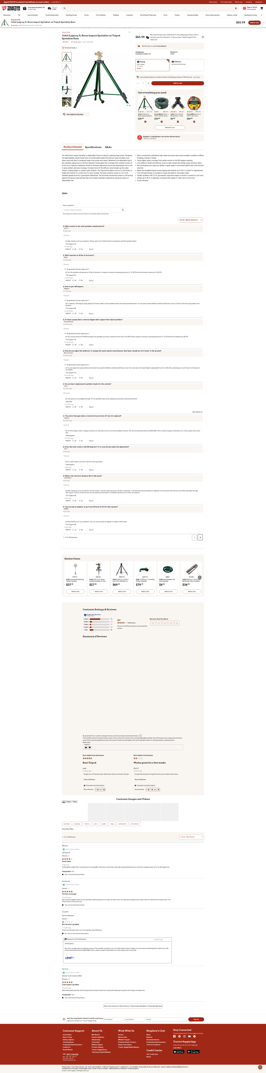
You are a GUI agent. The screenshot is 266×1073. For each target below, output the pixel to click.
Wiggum (66, 288)
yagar (84, 768)
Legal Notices (124, 1067)
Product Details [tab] (73, 146)
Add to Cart (75, 591)
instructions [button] (135, 824)
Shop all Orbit (15, 20)
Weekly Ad (258, 2)
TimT (66, 449)
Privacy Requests (133, 1068)
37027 (172, 54)
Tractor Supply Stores (99, 1050)
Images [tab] (68, 801)
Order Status (67, 1035)
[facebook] (174, 1036)
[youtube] (189, 1036)
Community (96, 1042)
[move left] (66, 577)
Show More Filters (68, 829)
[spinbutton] (143, 83)
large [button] (112, 824)
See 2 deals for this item (75, 114)
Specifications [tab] (93, 147)
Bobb (65, 257)
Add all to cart (170, 127)
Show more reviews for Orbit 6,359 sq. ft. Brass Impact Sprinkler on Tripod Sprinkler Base (133, 1006)
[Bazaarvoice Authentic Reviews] (93, 615)
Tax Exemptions (68, 1042)
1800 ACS (69, 402)
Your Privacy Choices (77, 1067)
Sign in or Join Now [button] (150, 138)
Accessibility (134, 1067)
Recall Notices (68, 1050)
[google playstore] (193, 1052)
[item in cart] (261, 8)
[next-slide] (67, 107)
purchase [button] (67, 824)
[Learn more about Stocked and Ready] (76, 48)
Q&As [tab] (108, 147)
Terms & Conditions (153, 1045)
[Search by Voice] (236, 8)
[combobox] (192, 220)
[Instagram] (184, 1036)
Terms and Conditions (94, 1067)
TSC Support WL (71, 308)
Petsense (249, 2)
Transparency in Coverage (70, 1068)
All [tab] (63, 801)
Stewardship (96, 1040)
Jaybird (66, 418)
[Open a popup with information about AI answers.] (88, 269)
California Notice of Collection (118, 1068)
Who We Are (96, 1035)
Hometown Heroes (152, 1040)
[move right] (200, 577)
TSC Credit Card (152, 1054)
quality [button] (104, 824)
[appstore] (178, 1052)
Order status (213, 2)
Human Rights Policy (85, 1068)
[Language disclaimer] (140, 736)
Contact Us (66, 1047)
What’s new (239, 2)
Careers (121, 1035)
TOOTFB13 (67, 478)
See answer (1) (197, 412)
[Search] (65, 8)
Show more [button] (86, 742)
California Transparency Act (111, 1067)
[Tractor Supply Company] (11, 8)
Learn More (55, 2)
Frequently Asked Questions (72, 1045)
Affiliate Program (124, 1040)
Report (91, 249)
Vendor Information (125, 1045)
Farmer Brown (68, 322)
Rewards (149, 1037)
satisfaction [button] (122, 824)
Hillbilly (66, 509)
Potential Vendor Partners (127, 1042)
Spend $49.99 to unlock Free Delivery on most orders (26, 2)
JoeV (65, 386)
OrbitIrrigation (70, 435)
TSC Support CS (71, 244)
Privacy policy (66, 1067)
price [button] (95, 824)
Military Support (97, 1045)
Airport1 (136, 768)
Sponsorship (122, 1037)
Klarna (148, 1057)
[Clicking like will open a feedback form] (86, 747)
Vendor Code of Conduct (100, 1068)
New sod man (68, 353)
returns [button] (87, 824)
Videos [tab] (75, 801)
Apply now (153, 39)
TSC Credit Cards (226, 2)
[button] (60, 2)
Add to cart (254, 23)
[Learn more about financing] (203, 37)
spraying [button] (77, 824)
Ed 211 (66, 228)
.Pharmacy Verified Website (101, 1052)
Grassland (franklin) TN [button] (143, 54)
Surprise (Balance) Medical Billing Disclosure (174, 1067)
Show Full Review (89, 779)
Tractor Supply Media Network (128, 1047)
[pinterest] (179, 1036)
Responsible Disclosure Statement (149, 1067)
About (148, 1035)
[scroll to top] (260, 1067)
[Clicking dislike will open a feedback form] (90, 747)
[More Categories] (261, 15)
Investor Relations (98, 1037)
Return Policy (67, 1037)
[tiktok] (194, 1036)
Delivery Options (68, 1040)
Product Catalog (97, 1047)
